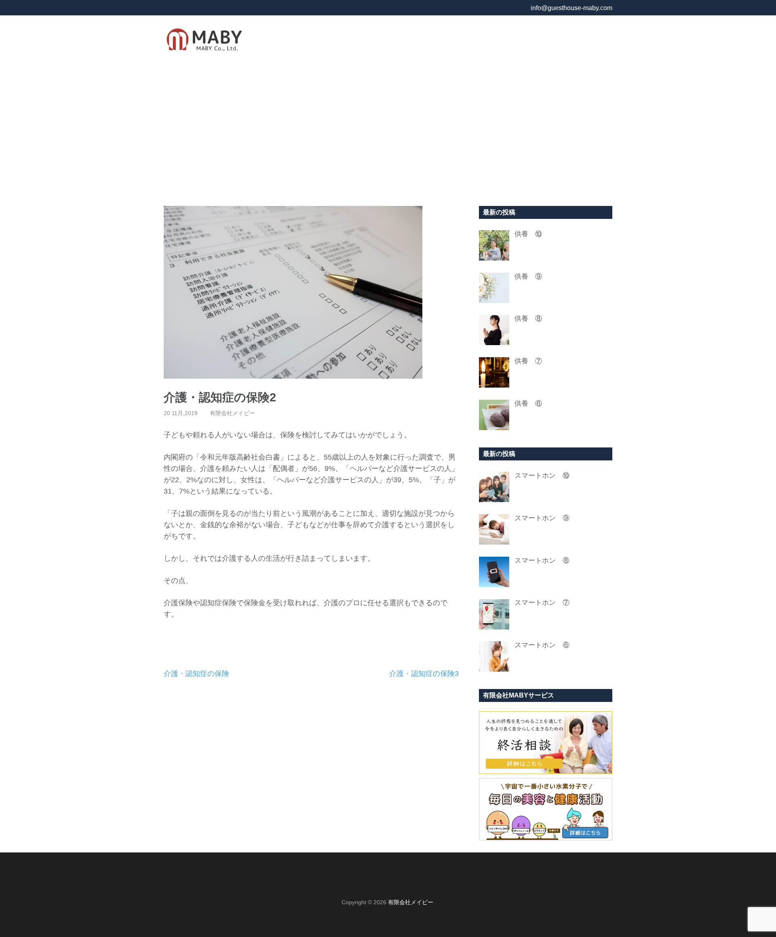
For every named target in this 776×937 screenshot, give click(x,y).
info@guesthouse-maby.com (571, 7)
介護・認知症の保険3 (424, 674)
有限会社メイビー (232, 413)
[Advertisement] (388, 133)
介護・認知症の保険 (196, 674)
